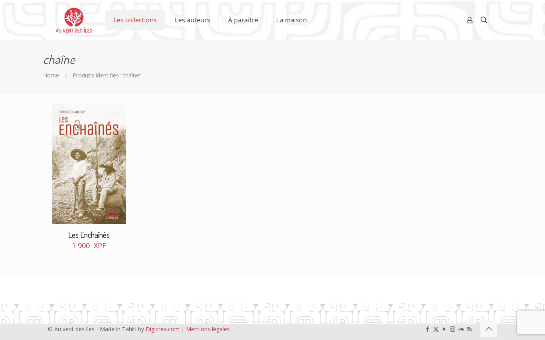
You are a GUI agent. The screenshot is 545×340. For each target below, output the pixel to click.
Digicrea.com (163, 329)
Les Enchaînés (89, 234)
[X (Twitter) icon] (436, 329)
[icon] (461, 329)
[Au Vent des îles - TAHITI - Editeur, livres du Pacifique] (74, 20)
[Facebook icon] (427, 329)
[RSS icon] (469, 329)
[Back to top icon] (488, 328)
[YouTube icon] (444, 329)
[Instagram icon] (453, 329)
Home (51, 75)
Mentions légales (208, 329)
